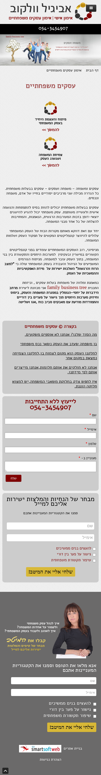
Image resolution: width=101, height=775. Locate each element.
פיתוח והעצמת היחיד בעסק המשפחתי (50, 121)
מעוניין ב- (87, 458)
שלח (13, 478)
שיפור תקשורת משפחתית (71, 560)
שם (92, 415)
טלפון (90, 443)
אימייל (90, 429)
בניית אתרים (71, 748)
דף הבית (92, 70)
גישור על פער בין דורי (74, 554)
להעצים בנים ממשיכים (73, 548)
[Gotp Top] (5, 771)
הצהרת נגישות (50, 759)
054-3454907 (53, 28)
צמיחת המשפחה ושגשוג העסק (50, 156)
